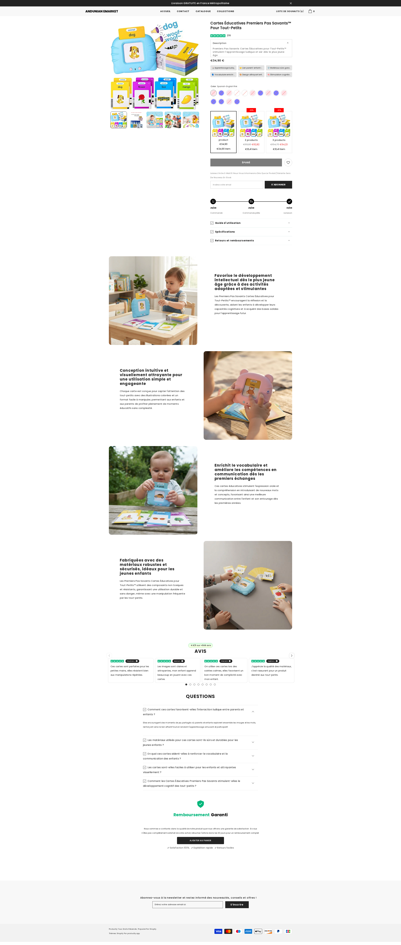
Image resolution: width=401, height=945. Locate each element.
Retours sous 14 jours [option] (200, 3)
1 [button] (186, 684)
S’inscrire (236, 904)
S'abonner (278, 184)
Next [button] (198, 119)
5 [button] (202, 684)
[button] (291, 655)
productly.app (133, 933)
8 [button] (215, 684)
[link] (288, 162)
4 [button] (198, 684)
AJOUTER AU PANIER (200, 840)
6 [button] (207, 684)
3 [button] (194, 684)
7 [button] (211, 684)
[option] (154, 65)
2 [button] (190, 684)
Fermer (290, 3)
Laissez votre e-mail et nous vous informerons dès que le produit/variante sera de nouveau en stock (250, 175)
